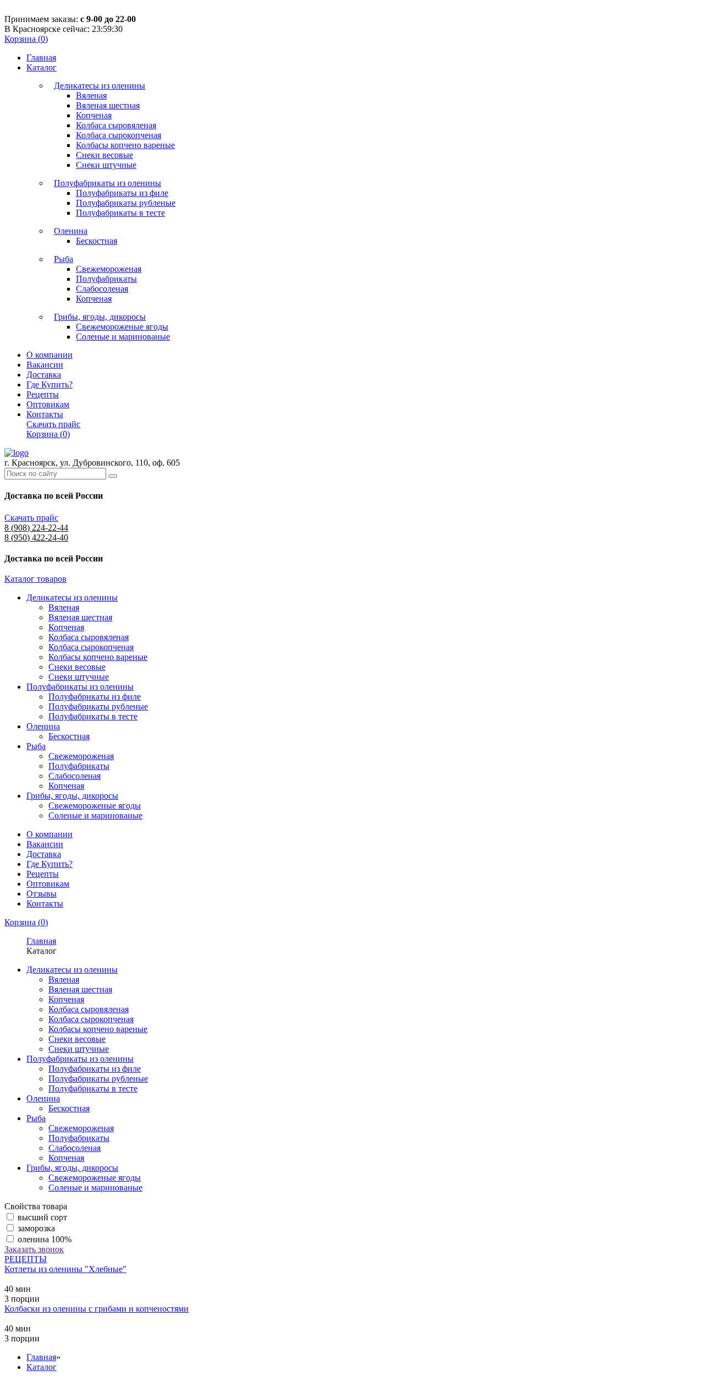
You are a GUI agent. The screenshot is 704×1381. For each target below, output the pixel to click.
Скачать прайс (53, 424)
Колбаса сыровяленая (116, 125)
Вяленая (91, 95)
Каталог (41, 67)
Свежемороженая (108, 269)
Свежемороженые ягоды (122, 326)
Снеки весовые (104, 155)
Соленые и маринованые (123, 336)
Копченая (94, 115)
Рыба (63, 259)
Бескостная (96, 240)
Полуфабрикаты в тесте (120, 212)
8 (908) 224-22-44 (36, 527)
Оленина (70, 231)
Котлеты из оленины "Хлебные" (65, 1269)
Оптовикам (47, 404)
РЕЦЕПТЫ (25, 1259)
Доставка (43, 374)
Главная (41, 57)
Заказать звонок (34, 1249)
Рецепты (42, 394)
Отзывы (41, 893)
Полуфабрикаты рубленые (125, 203)
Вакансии (44, 364)
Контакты (44, 414)
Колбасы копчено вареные (125, 145)
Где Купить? (49, 384)
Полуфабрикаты (106, 278)
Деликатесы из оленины (99, 85)
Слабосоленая (102, 288)
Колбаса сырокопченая (118, 135)
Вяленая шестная (108, 105)
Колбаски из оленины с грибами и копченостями (96, 1308)
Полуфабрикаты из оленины (107, 183)
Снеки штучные (106, 165)
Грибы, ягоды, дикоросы (100, 316)
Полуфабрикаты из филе (122, 193)
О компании (49, 354)
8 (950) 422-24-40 (36, 537)
